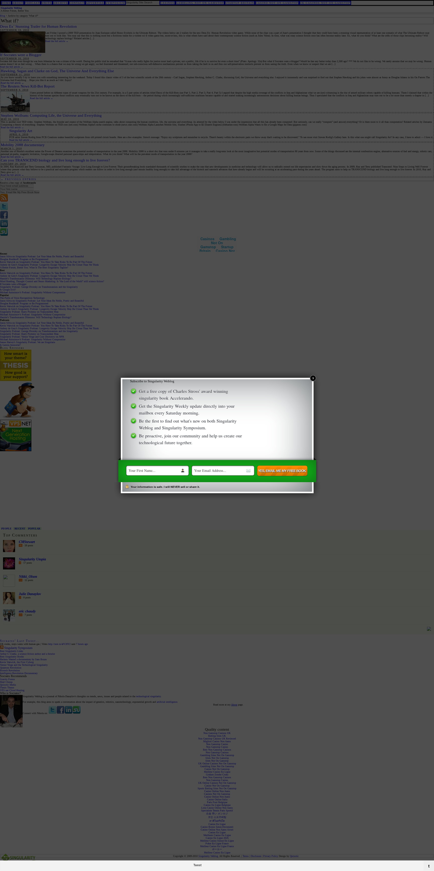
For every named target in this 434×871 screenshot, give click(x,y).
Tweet (197, 865)
